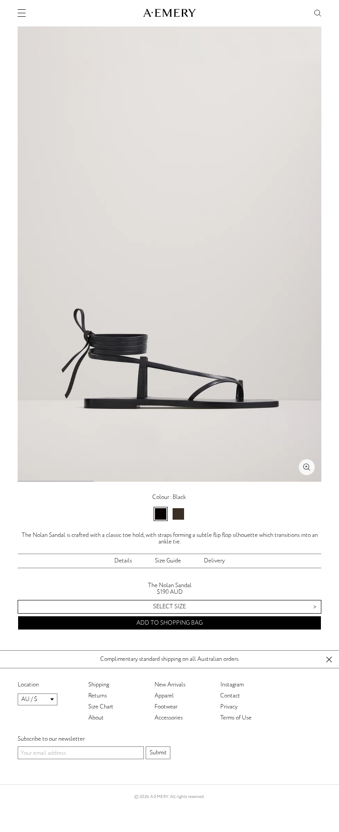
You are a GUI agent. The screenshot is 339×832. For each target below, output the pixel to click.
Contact (230, 696)
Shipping (98, 685)
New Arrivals (169, 685)
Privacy (228, 707)
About (96, 718)
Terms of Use (236, 718)
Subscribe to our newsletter (51, 739)
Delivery (214, 561)
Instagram (232, 685)
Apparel (164, 696)
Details (123, 561)
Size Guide (168, 561)
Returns (97, 696)
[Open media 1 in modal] (307, 467)
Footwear (165, 707)
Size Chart (100, 707)
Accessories (168, 718)
